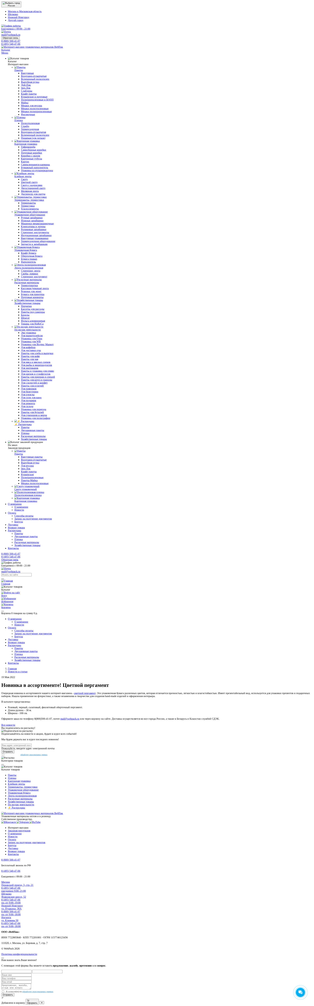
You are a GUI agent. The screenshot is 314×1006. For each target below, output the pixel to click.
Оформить (32, 1003)
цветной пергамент (85, 693)
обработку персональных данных (33, 755)
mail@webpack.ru (69, 718)
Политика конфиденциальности (19, 954)
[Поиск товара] (2, 578)
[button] (11, 4)
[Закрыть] (2, 611)
